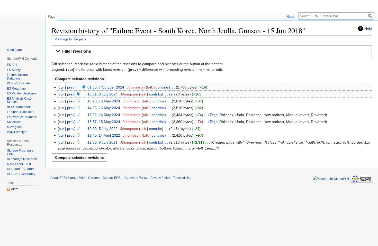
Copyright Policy (135, 178)
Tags (213, 115)
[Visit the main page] (22, 20)
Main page (14, 50)
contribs (162, 87)
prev (70, 87)
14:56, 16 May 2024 (103, 108)
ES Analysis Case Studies (19, 100)
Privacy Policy (160, 178)
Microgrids (14, 127)
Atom (14, 189)
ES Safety (14, 70)
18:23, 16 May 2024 (103, 101)
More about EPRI (19, 164)
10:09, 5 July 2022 (102, 129)
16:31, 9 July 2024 (102, 94)
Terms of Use (182, 178)
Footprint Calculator (20, 112)
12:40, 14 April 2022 (103, 135)
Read (290, 17)
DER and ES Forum (20, 169)
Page (51, 17)
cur (61, 94)
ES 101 (12, 65)
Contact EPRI (112, 178)
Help (368, 29)
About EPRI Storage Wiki (67, 178)
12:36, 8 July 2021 (102, 142)
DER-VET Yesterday (21, 174)
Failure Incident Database (18, 76)
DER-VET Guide (18, 83)
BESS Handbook (19, 107)
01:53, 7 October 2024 (105, 87)
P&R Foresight (17, 132)
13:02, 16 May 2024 (103, 115)
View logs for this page (70, 39)
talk (150, 87)
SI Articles (14, 122)
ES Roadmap (16, 88)
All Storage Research (22, 159)
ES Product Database (22, 117)
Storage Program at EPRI (20, 152)
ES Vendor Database (21, 93)
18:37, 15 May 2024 (103, 122)
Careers (94, 178)
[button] (211, 52)
